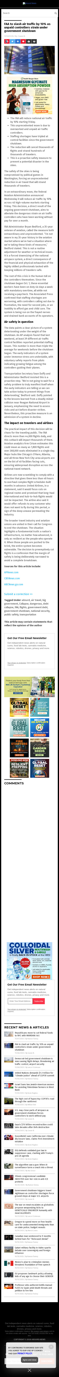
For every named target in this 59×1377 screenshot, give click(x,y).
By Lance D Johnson (33, 1067)
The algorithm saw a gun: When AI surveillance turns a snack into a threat (34, 1166)
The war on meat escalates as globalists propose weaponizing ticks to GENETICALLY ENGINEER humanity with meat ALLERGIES (34, 1209)
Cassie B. (21, 36)
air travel (36, 600)
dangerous (36, 603)
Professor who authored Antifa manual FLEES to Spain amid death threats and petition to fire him (33, 1288)
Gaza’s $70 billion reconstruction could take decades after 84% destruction (34, 1126)
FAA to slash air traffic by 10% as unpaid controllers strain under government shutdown (34, 1047)
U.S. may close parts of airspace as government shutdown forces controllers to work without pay (32, 1113)
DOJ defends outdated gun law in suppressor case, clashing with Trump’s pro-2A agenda (34, 1153)
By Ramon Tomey (31, 1039)
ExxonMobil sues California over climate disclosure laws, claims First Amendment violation (34, 1139)
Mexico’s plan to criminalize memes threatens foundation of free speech (32, 1263)
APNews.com (11, 572)
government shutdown (17, 611)
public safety (11, 614)
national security (40, 611)
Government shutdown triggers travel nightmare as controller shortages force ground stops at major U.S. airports (34, 1193)
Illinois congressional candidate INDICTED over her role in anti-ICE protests (31, 1179)
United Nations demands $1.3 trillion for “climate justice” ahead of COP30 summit (34, 1074)
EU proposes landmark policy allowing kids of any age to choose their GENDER (34, 1275)
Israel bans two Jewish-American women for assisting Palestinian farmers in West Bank (34, 1087)
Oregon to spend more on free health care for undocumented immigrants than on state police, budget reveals (34, 1225)
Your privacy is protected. (16, 663)
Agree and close (29, 1360)
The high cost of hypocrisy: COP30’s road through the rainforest (34, 1100)
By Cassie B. (30, 1053)
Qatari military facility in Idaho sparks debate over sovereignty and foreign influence (33, 1250)
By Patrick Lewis (32, 1231)
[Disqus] (29, 825)
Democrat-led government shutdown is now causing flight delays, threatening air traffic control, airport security (34, 1061)
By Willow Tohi (30, 1105)
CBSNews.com (12, 578)
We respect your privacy (40, 1331)
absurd (26, 600)
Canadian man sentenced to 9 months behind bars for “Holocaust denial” (33, 1237)
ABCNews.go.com (13, 584)
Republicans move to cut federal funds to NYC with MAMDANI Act (34, 1034)
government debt (38, 607)
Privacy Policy (24, 1353)
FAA (16, 607)
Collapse (24, 603)
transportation (28, 614)
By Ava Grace (30, 1171)
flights (23, 607)
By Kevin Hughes (31, 1093)
